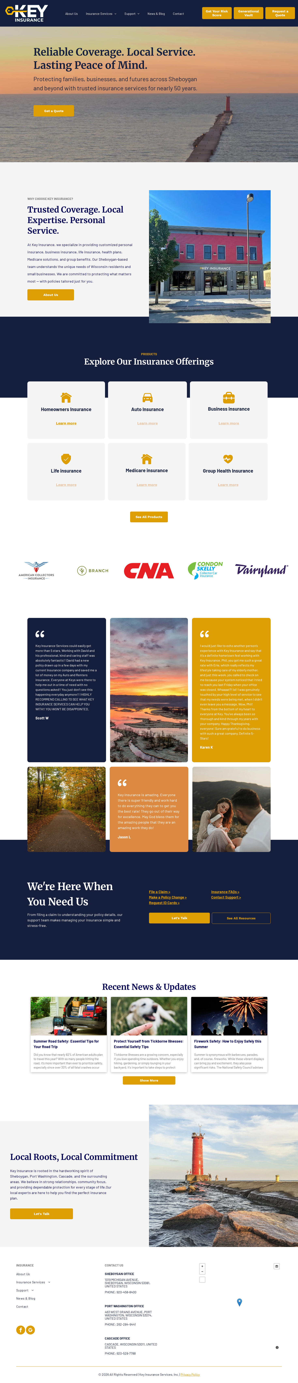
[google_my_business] (30, 1330)
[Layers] (276, 1266)
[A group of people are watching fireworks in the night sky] (229, 1016)
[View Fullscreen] (202, 1279)
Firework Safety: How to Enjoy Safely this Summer (227, 1044)
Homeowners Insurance (66, 409)
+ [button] (202, 1266)
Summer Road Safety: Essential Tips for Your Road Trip (66, 1044)
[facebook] (20, 1330)
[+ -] (239, 1306)
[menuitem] (71, 13)
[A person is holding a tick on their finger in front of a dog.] (149, 1016)
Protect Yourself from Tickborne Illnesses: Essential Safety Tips (149, 1044)
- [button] (202, 1271)
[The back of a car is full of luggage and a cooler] (69, 1016)
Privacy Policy (190, 1374)
